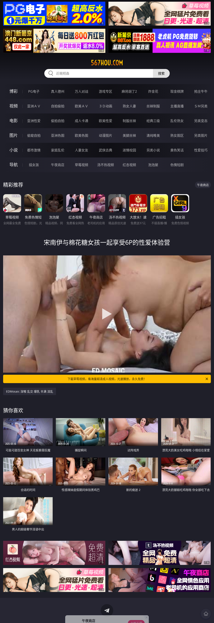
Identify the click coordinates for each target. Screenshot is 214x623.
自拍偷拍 (57, 106)
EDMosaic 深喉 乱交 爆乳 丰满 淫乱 (29, 391)
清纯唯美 (153, 135)
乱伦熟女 (177, 120)
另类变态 (201, 120)
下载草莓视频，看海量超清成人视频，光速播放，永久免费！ (107, 379)
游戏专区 (105, 91)
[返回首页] (206, 614)
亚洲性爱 (34, 120)
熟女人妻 (129, 106)
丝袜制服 (153, 106)
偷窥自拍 (34, 135)
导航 (13, 165)
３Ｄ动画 (105, 106)
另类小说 (153, 150)
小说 (13, 150)
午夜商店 (57, 165)
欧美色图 (81, 135)
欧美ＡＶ (81, 106)
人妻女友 (81, 150)
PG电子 (33, 91)
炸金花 (153, 91)
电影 (13, 121)
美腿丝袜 (129, 135)
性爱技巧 (201, 150)
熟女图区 (177, 135)
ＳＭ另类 (201, 106)
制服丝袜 (129, 120)
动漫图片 (105, 135)
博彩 (13, 91)
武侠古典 (105, 150)
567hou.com (107, 63)
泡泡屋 (153, 165)
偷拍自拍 (57, 120)
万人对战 (81, 91)
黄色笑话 (177, 150)
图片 (13, 135)
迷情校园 (129, 150)
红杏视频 (129, 165)
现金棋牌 (177, 91)
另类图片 (201, 135)
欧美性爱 (105, 120)
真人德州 (57, 91)
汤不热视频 (105, 165)
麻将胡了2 (129, 91)
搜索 (161, 73)
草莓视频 (81, 165)
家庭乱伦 (57, 150)
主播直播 (177, 106)
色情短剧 (177, 165)
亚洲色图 (57, 135)
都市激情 (34, 150)
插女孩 (34, 165)
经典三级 (153, 120)
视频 (13, 106)
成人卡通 (81, 120)
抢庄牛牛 (201, 91)
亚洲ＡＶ (34, 106)
